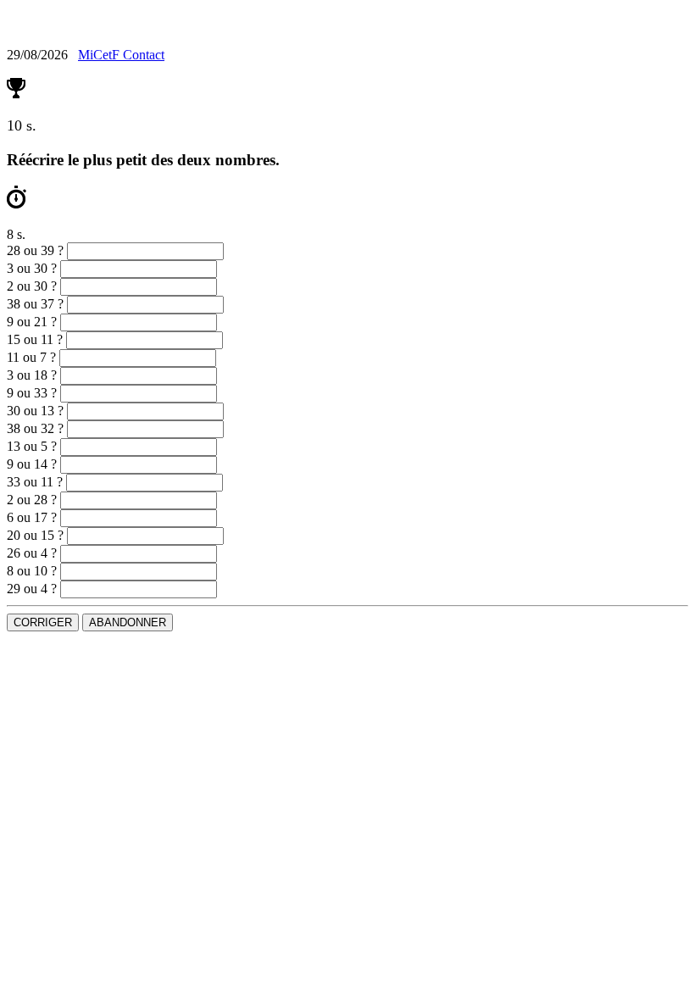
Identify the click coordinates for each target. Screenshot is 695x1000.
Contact (143, 54)
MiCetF (100, 54)
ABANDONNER (127, 622)
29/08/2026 (39, 54)
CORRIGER (43, 622)
